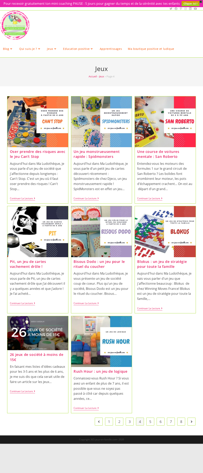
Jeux (101, 76)
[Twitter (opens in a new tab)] (170, 9)
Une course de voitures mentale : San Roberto (158, 154)
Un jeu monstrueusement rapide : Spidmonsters (97, 154)
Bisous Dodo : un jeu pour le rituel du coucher (99, 264)
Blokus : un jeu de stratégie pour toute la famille (162, 264)
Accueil (93, 76)
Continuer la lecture (22, 198)
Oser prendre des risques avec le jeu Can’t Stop (37, 154)
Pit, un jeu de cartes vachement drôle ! (28, 264)
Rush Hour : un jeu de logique (100, 371)
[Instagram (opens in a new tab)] (185, 9)
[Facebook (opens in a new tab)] (176, 9)
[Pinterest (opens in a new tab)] (181, 9)
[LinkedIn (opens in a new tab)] (190, 9)
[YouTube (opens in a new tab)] (195, 9)
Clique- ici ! (190, 3)
